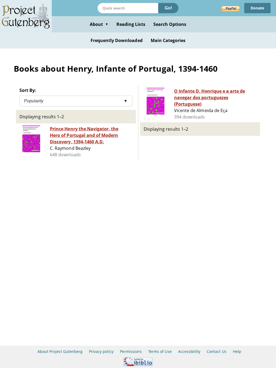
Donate (257, 8)
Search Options (170, 24)
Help (237, 351)
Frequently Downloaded (117, 40)
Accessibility (189, 351)
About (99, 24)
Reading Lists (130, 24)
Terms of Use (159, 351)
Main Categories (168, 40)
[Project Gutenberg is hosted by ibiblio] (138, 364)
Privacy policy (101, 351)
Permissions (131, 351)
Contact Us (216, 351)
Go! (168, 8)
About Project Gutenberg (59, 351)
